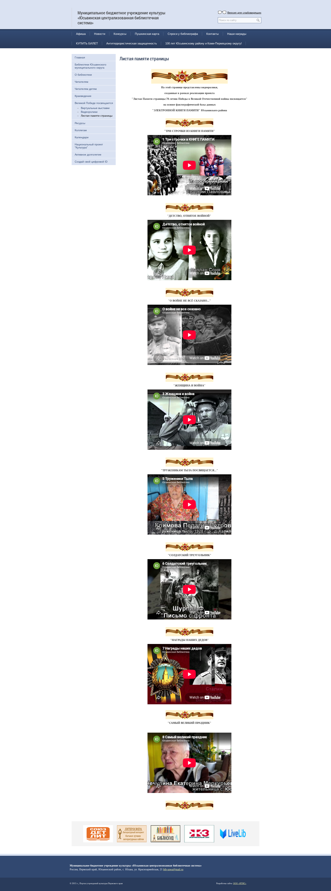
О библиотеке (83, 74)
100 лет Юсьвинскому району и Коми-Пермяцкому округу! (203, 43)
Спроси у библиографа (183, 33)
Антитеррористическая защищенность (131, 43)
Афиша (81, 33)
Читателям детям (86, 88)
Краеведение (83, 95)
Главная (80, 57)
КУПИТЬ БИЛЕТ (87, 43)
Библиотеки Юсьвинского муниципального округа (90, 66)
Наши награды (236, 33)
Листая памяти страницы (96, 115)
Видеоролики (89, 111)
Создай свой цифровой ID (91, 161)
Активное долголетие (88, 154)
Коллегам (81, 130)
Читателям (81, 81)
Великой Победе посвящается (94, 103)
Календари (81, 137)
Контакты (212, 33)
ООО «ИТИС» (239, 883)
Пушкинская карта (147, 33)
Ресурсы (80, 123)
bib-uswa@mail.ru (173, 869)
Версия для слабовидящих (244, 12)
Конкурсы (120, 33)
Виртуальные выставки (95, 108)
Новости (99, 33)
